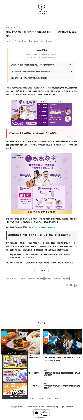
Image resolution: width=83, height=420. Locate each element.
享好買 (49, 398)
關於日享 (58, 398)
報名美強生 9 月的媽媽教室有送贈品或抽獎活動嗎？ (30, 78)
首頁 (7, 28)
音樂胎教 (31, 278)
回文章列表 (41, 270)
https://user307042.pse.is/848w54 (42, 227)
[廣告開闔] (30, 354)
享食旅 (32, 398)
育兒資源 (57, 278)
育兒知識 (39, 278)
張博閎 (11, 41)
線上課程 (22, 278)
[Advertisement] (41, 304)
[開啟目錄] (9, 21)
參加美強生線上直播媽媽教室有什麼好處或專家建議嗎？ (31, 71)
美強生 (14, 278)
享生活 (13, 28)
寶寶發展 (48, 278)
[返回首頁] (41, 9)
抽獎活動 (65, 278)
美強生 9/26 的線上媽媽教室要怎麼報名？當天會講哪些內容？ (33, 65)
